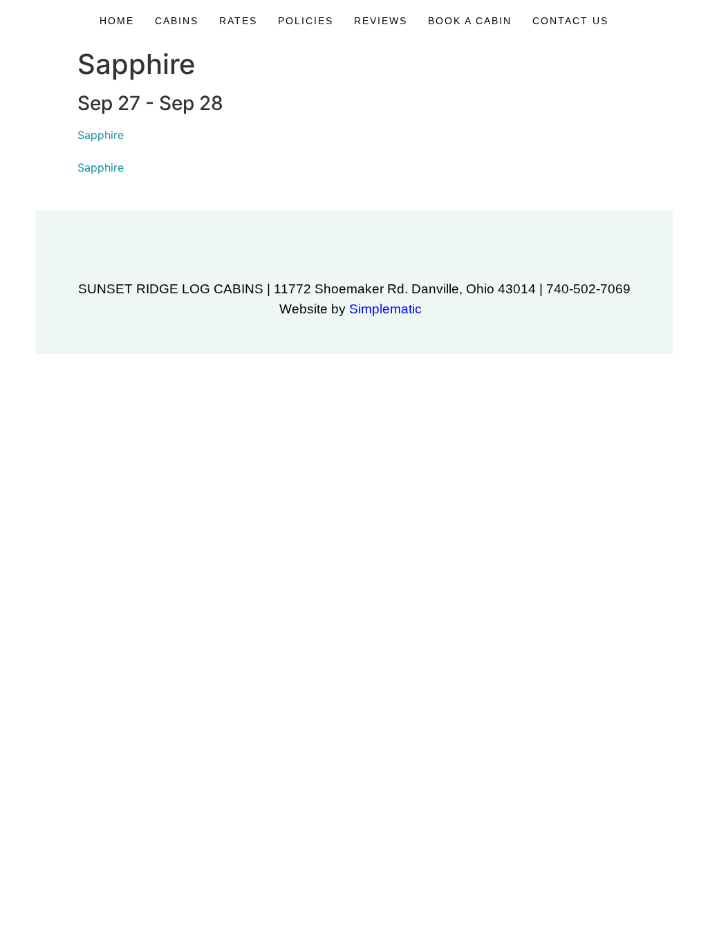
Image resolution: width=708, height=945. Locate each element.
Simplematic (385, 309)
